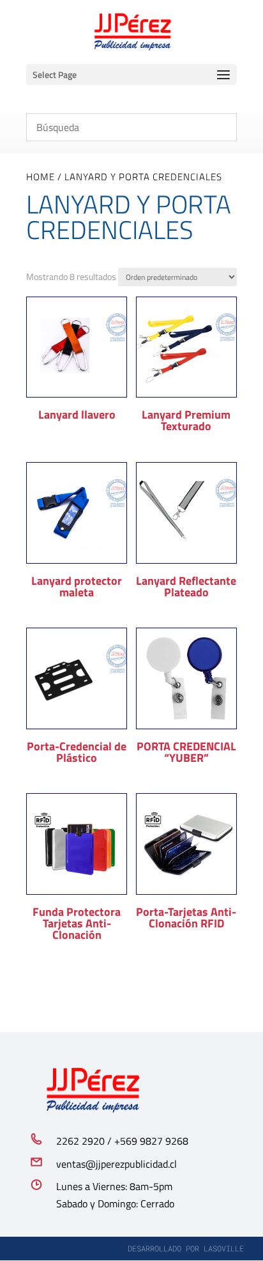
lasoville (224, 1248)
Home (40, 176)
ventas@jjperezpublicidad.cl (116, 1164)
